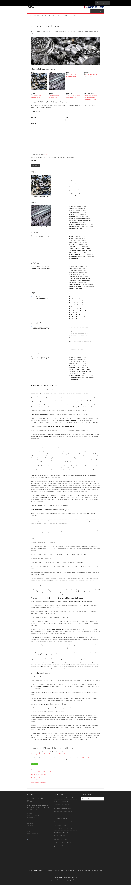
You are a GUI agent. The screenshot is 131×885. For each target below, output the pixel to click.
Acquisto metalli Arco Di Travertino (62, 801)
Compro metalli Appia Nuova (61, 832)
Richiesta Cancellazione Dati (64, 879)
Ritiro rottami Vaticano (36, 777)
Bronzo (46, 754)
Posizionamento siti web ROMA (64, 880)
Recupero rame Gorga (59, 835)
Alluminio (55, 754)
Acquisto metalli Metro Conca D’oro (63, 842)
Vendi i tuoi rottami (68, 754)
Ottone (61, 754)
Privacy (33, 149)
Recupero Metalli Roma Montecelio (63, 811)
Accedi (80, 879)
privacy (46, 154)
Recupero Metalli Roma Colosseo (39, 780)
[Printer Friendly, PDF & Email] (34, 763)
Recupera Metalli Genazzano (61, 839)
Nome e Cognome (36, 111)
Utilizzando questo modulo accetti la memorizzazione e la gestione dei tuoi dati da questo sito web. (53, 157)
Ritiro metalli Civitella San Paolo (62, 815)
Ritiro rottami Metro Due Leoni (38, 774)
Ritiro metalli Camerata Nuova (85, 758)
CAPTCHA (33, 160)
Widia (32, 754)
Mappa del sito (75, 879)
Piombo (41, 754)
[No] (129, 2)
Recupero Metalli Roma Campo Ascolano (64, 798)
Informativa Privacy (53, 879)
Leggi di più (105, 2)
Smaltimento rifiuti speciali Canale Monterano (65, 829)
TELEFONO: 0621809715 (97, 11)
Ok (97, 2)
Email (67, 117)
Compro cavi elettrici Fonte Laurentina (63, 822)
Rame (50, 754)
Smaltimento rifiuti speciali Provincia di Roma (42, 772)
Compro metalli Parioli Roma (61, 825)
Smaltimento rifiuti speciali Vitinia (62, 818)
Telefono (34, 117)
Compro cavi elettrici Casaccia (61, 804)
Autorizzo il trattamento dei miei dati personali (42, 152)
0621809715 (35, 833)
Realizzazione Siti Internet (50, 880)
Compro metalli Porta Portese (38, 782)
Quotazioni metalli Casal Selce (61, 846)
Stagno (36, 754)
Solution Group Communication (79, 880)
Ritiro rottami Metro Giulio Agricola (62, 808)
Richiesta (34, 123)
